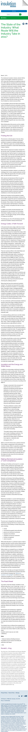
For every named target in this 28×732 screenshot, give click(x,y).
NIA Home (14, 11)
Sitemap (17, 692)
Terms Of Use (11, 692)
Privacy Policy (4, 692)
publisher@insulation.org (19, 712)
